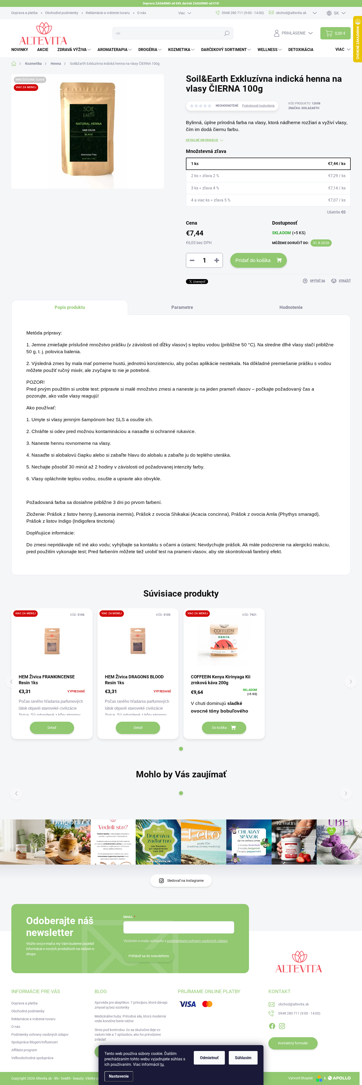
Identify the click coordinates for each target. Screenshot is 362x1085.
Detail (52, 728)
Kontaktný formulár (293, 1043)
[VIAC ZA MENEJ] (52, 641)
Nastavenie (119, 1076)
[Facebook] (272, 1025)
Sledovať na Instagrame (185, 881)
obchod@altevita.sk (293, 1004)
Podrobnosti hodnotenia (258, 105)
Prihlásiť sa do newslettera (149, 956)
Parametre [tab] (182, 307)
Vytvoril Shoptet (300, 1078)
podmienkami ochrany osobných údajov (197, 941)
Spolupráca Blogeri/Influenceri (34, 1042)
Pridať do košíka (253, 260)
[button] (181, 749)
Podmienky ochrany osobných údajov (39, 1034)
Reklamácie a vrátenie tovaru (108, 13)
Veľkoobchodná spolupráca (32, 1058)
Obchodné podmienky (61, 13)
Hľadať (227, 33)
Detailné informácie (202, 140)
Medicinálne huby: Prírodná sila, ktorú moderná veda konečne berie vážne (130, 1018)
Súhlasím (243, 1057)
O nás (141, 13)
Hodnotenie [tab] (291, 307)
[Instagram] (282, 1025)
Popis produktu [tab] (70, 307)
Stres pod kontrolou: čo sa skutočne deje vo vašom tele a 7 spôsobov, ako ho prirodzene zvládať (128, 1034)
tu (162, 1064)
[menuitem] (21, 49)
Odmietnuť (209, 1057)
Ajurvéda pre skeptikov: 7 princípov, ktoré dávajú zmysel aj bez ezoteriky (131, 1005)
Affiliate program (24, 1050)
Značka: (303, 108)
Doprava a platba (24, 13)
